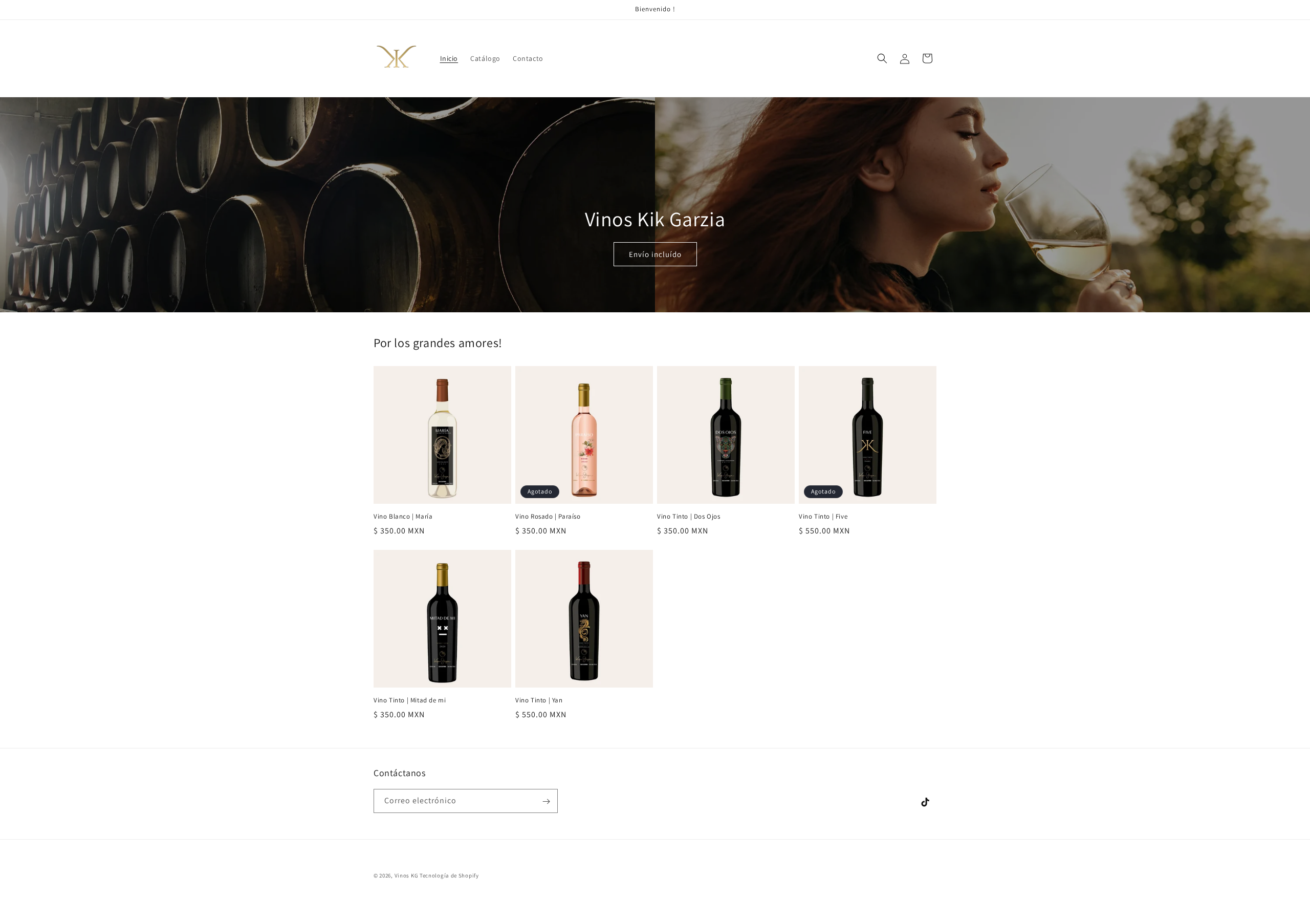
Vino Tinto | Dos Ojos (688, 516)
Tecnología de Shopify (449, 875)
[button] (882, 58)
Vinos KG (407, 875)
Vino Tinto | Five (823, 516)
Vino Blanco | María (403, 516)
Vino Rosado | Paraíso (548, 516)
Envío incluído (655, 254)
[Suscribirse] (546, 801)
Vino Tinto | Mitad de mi (410, 700)
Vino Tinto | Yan (539, 700)
